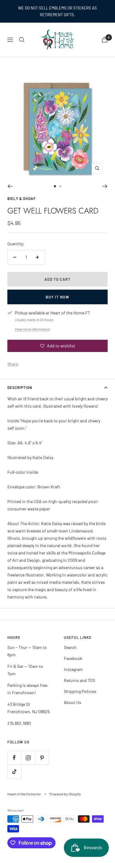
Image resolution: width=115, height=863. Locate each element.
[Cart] (105, 40)
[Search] (22, 40)
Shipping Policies (80, 691)
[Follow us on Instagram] (28, 758)
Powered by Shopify (65, 794)
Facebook (73, 658)
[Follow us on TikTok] (14, 771)
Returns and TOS (79, 680)
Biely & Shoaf (21, 198)
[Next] (105, 186)
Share (12, 364)
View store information (32, 329)
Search (70, 647)
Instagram (73, 669)
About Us (72, 702)
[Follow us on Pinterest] (42, 758)
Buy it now (57, 297)
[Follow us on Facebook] (14, 758)
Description (19, 387)
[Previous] (10, 186)
